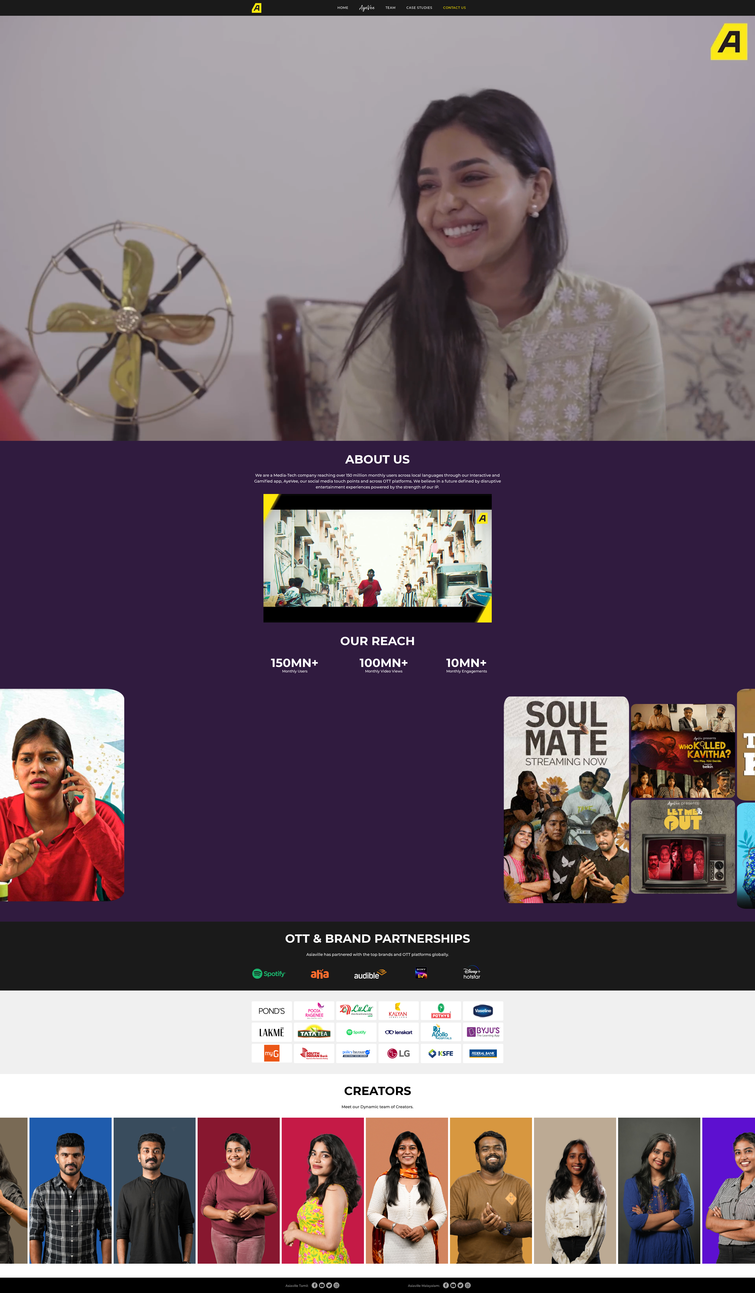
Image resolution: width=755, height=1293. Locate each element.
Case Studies (419, 8)
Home (342, 8)
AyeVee (367, 8)
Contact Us (454, 8)
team (391, 8)
